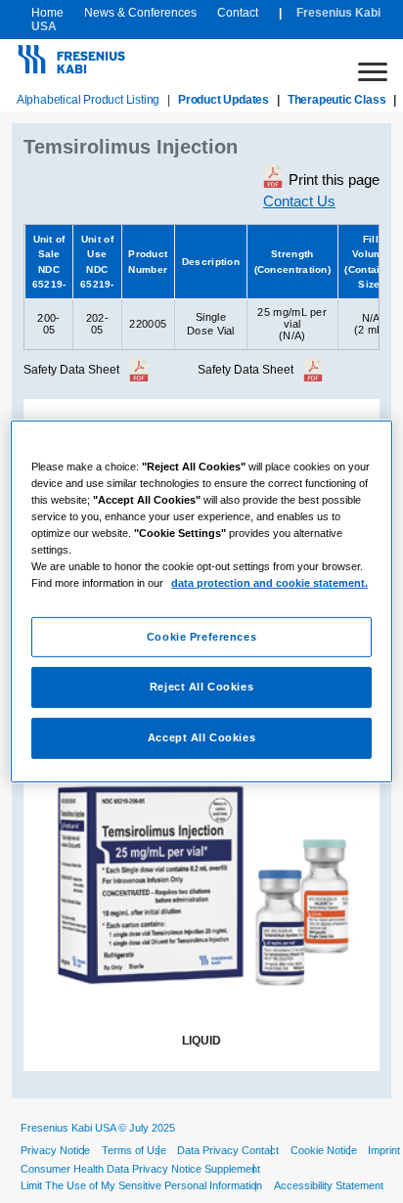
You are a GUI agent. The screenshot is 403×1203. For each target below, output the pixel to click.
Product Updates (223, 100)
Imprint (384, 1150)
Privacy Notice (55, 1150)
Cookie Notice (324, 1150)
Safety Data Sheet (71, 370)
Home (47, 13)
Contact (237, 13)
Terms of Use (134, 1150)
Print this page (334, 179)
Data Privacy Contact (228, 1150)
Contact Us (299, 201)
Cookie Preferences (201, 636)
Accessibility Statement (328, 1185)
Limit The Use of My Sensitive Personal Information (141, 1185)
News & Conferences (140, 13)
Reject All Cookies (201, 686)
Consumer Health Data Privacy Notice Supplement (140, 1169)
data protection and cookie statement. (269, 583)
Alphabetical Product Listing (88, 100)
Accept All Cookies (201, 737)
